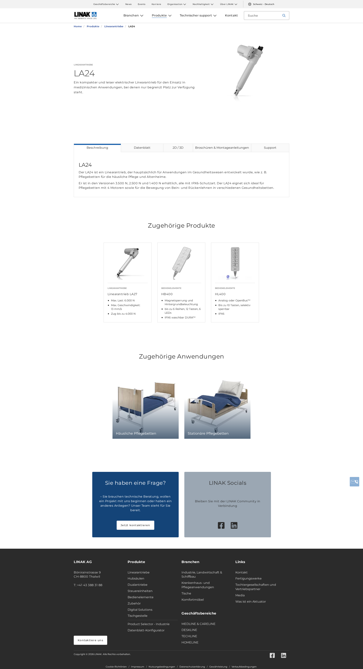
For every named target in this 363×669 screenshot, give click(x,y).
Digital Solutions (140, 609)
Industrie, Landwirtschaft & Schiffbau (202, 575)
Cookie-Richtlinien (116, 666)
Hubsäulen (136, 578)
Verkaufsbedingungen (244, 666)
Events (142, 4)
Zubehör (134, 603)
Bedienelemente (141, 597)
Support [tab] (270, 147)
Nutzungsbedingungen (162, 666)
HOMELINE (190, 642)
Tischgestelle (137, 616)
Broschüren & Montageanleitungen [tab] (222, 147)
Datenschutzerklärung (192, 666)
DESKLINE (189, 630)
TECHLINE (189, 636)
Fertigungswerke (248, 578)
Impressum (137, 666)
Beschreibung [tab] (97, 147)
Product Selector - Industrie (149, 624)
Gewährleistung (218, 666)
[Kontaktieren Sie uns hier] (354, 481)
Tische (186, 593)
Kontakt (241, 572)
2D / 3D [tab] (178, 147)
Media (240, 595)
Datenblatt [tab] (142, 147)
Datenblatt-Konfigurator (146, 630)
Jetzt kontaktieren (135, 525)
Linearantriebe (139, 572)
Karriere (156, 4)
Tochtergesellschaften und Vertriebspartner (255, 587)
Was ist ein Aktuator (250, 601)
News (128, 4)
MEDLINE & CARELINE (199, 624)
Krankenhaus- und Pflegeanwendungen (198, 585)
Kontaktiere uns (90, 640)
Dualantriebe (137, 585)
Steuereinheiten (140, 591)
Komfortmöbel (193, 599)
